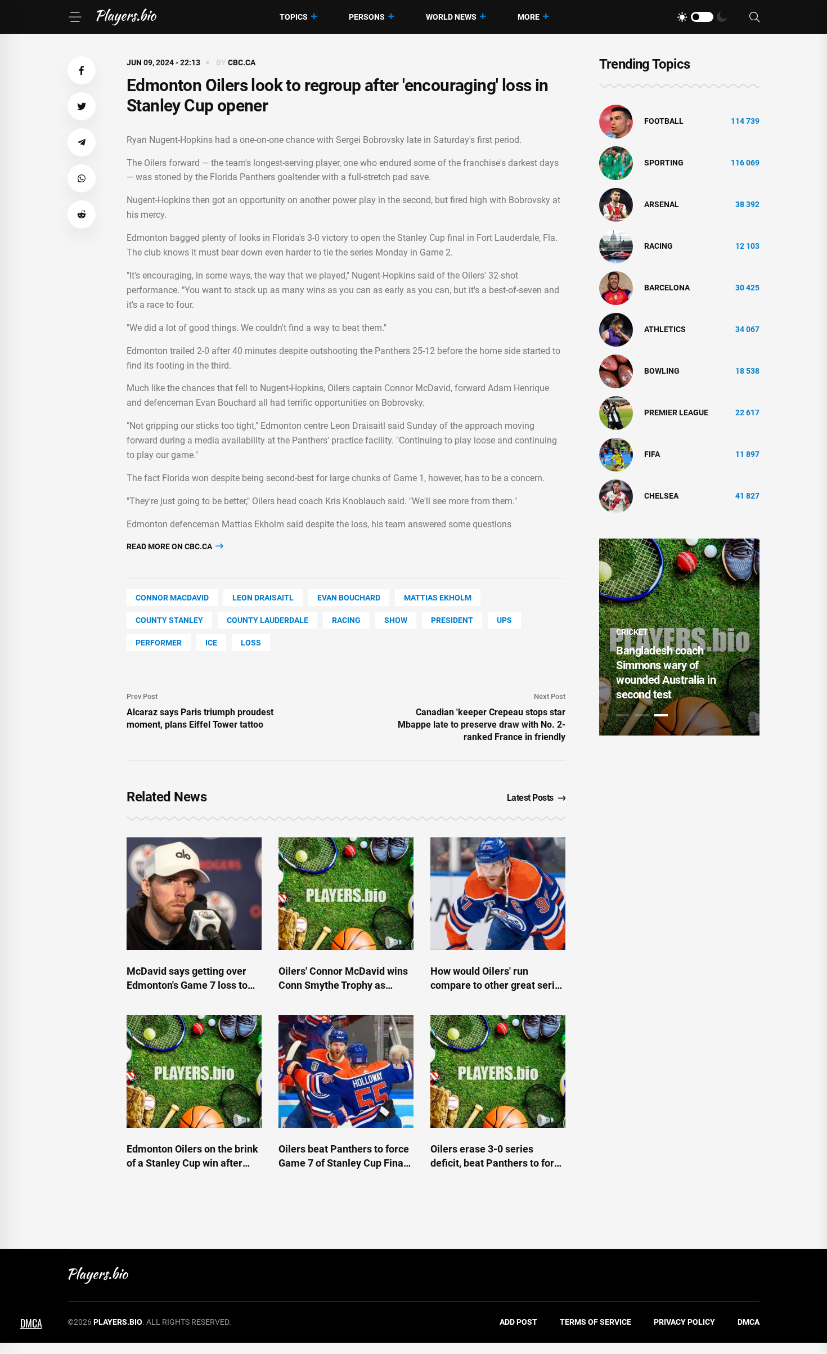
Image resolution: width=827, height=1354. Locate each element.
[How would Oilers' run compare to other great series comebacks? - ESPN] (497, 893)
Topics (294, 16)
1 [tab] (623, 715)
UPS (504, 620)
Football (664, 120)
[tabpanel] (679, 637)
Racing (346, 620)
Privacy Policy (684, 1321)
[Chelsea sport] (616, 495)
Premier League (676, 412)
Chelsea (661, 495)
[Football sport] (616, 120)
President (452, 620)
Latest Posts (530, 797)
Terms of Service (595, 1321)
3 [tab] (661, 715)
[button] (82, 70)
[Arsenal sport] (616, 204)
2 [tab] (642, 715)
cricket (632, 632)
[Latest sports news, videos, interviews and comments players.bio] (126, 17)
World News (451, 16)
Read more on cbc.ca (170, 546)
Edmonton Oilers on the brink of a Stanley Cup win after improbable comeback (192, 1163)
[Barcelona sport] (616, 287)
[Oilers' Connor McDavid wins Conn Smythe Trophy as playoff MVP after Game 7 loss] (346, 893)
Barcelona (667, 287)
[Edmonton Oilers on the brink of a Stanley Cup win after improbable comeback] (194, 1071)
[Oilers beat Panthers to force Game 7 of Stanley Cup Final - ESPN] (346, 1071)
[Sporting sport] (616, 162)
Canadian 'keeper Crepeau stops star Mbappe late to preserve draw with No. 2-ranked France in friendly (481, 724)
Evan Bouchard (348, 597)
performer (159, 642)
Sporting (664, 162)
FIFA (652, 454)
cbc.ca (241, 62)
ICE (211, 642)
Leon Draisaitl (263, 597)
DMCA (748, 1321)
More (529, 16)
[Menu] (75, 17)
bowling (662, 370)
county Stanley (169, 620)
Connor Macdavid (172, 597)
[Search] (754, 17)
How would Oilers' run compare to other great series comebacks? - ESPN (497, 985)
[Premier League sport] (616, 412)
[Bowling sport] (616, 370)
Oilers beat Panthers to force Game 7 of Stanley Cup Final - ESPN (345, 1163)
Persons (367, 16)
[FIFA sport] (616, 454)
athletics (665, 329)
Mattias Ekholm (437, 597)
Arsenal (661, 204)
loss (251, 642)
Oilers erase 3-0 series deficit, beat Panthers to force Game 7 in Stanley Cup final (497, 1163)
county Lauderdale (267, 620)
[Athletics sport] (616, 329)
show (395, 620)
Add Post (518, 1321)
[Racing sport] (616, 245)
